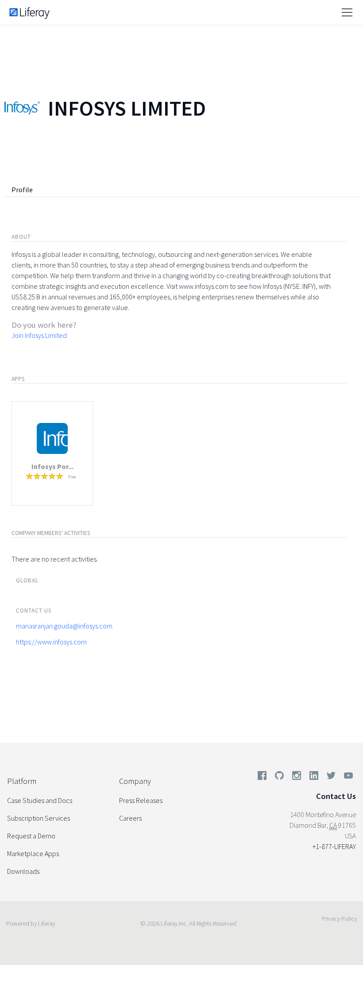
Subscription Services (38, 818)
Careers (130, 818)
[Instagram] (297, 777)
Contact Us (336, 796)
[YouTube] (346, 777)
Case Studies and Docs (39, 800)
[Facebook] (262, 777)
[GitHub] (279, 777)
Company (135, 781)
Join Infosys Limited (39, 335)
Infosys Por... (52, 466)
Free (72, 477)
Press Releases (140, 800)
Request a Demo (31, 835)
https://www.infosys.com (51, 641)
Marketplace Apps (33, 853)
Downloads (23, 871)
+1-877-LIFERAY (334, 846)
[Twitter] (331, 777)
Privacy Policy (339, 919)
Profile (22, 189)
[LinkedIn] (314, 777)
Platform (21, 781)
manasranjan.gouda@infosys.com (64, 625)
